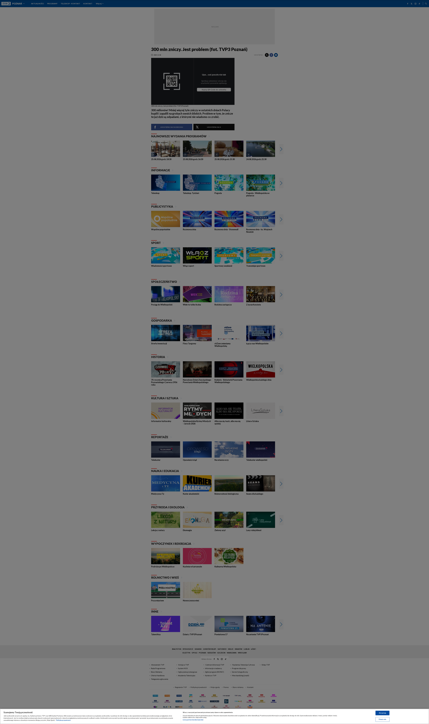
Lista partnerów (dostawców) (193, 720)
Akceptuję (382, 713)
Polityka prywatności (63, 720)
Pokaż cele (382, 719)
